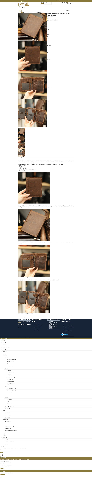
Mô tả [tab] (21, 157)
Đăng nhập (2, 468)
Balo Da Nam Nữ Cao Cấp (53, 324)
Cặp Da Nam (51, 323)
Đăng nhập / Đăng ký (3, 338)
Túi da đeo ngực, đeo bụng (53, 326)
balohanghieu (51, 328)
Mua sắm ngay (2, 474)
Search (42, 3)
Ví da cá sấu (50, 327)
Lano (19, 12)
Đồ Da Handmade (51, 321)
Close (8, 338)
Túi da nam (50, 325)
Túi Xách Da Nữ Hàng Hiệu (53, 322)
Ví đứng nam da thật (21, 242)
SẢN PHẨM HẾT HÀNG (23, 12)
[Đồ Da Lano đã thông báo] (64, 334)
